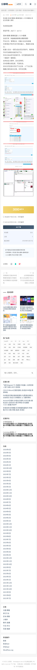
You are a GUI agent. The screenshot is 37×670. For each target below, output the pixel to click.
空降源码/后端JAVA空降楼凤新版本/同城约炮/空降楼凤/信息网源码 (10, 279)
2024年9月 (7, 499)
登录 (4, 641)
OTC (28, 341)
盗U (5, 359)
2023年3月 (7, 552)
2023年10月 (7, 530)
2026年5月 (7, 453)
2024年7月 (7, 502)
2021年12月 (7, 583)
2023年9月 (7, 533)
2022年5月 (7, 577)
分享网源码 (11, 10)
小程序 (23, 350)
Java (23, 341)
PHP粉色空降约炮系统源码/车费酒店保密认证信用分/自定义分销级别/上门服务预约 (18, 396)
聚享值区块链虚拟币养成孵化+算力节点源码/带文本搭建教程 (27, 309)
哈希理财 (25, 347)
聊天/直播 (6, 623)
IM (19, 341)
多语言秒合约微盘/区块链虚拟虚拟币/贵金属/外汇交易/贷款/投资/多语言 (17, 409)
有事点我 (20, 664)
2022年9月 (7, 567)
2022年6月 (7, 573)
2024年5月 (7, 508)
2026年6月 (7, 449)
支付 (10, 356)
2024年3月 (7, 515)
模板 (14, 356)
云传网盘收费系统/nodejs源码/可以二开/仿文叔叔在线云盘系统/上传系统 (27, 279)
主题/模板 (6, 610)
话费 (5, 362)
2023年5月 (7, 546)
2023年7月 (7, 539)
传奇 (5, 347)
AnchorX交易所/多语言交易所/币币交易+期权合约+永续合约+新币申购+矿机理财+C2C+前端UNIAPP (18, 403)
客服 (12, 350)
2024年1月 (7, 521)
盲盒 (9, 359)
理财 (23, 356)
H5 (15, 341)
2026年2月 (7, 462)
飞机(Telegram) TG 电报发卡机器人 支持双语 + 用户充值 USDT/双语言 (18, 386)
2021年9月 (7, 592)
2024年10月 (7, 496)
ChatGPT (6, 341)
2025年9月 (7, 471)
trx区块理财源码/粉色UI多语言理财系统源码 (10, 309)
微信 (14, 353)
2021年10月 (7, 589)
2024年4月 (7, 511)
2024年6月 (7, 505)
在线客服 (6, 350)
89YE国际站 (19, 666)
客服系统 (17, 350)
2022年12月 (7, 558)
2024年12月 (7, 490)
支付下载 (18, 227)
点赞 (19, 356)
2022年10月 (7, 564)
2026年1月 (7, 465)
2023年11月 (7, 527)
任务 (24, 344)
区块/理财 (19, 10)
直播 (14, 359)
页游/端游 (21, 15)
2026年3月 (7, 459)
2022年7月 (7, 570)
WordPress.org (8, 650)
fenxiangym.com (18, 661)
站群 (18, 359)
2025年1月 (7, 487)
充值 (10, 347)
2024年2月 (7, 518)
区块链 (19, 347)
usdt (5, 344)
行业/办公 (6, 626)
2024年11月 (7, 493)
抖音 (23, 353)
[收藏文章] (11, 264)
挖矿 (5, 356)
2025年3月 (7, 484)
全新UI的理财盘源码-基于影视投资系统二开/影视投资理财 (26, 326)
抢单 (28, 353)
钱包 (22, 362)
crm (11, 341)
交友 (14, 344)
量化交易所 (15, 362)
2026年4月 (7, 456)
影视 (10, 353)
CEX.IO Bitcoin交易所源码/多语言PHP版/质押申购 (18, 391)
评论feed (6, 647)
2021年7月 (7, 598)
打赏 (19, 353)
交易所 (19, 344)
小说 (28, 350)
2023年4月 (7, 549)
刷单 (14, 347)
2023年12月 (7, 524)
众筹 (29, 344)
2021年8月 (7, 595)
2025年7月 (7, 474)
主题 (10, 344)
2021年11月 (7, 586)
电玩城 (28, 356)
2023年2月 (7, 555)
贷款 (10, 362)
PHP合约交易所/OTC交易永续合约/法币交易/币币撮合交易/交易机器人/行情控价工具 (18, 424)
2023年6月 (7, 542)
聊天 (23, 359)
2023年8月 (7, 536)
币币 (5, 353)
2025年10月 (7, 468)
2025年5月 (7, 477)
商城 (31, 347)
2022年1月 (7, 580)
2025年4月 (7, 480)
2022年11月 (7, 561)
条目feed (6, 644)
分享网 (5, 422)
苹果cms (28, 359)
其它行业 (6, 613)
